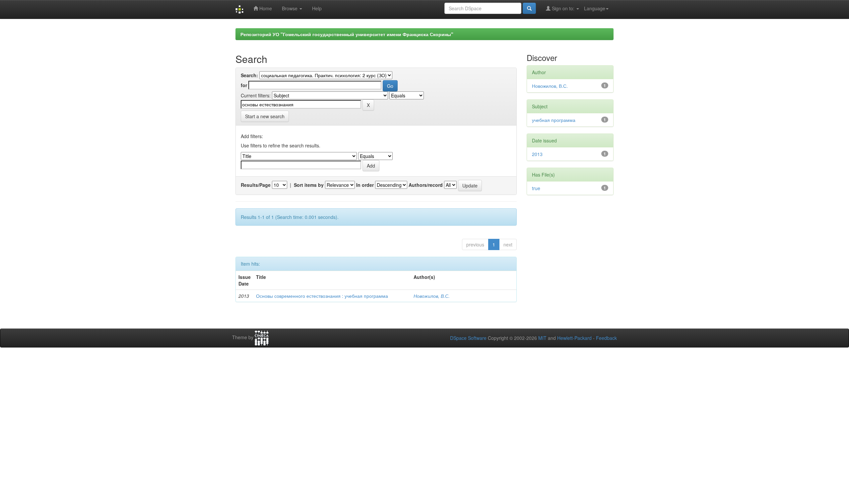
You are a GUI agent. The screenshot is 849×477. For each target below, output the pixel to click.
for (244, 85)
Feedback (606, 338)
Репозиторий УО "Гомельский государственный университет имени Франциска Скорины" (346, 34)
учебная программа (553, 120)
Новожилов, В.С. (432, 295)
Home (265, 8)
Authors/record (426, 185)
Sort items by (309, 185)
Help (317, 8)
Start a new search (265, 116)
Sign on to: (563, 8)
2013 (537, 154)
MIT (542, 338)
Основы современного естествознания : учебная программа (322, 295)
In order (365, 185)
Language (594, 8)
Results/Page (256, 185)
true (536, 188)
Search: (249, 75)
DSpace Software (468, 338)
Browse (290, 8)
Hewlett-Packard (574, 338)
